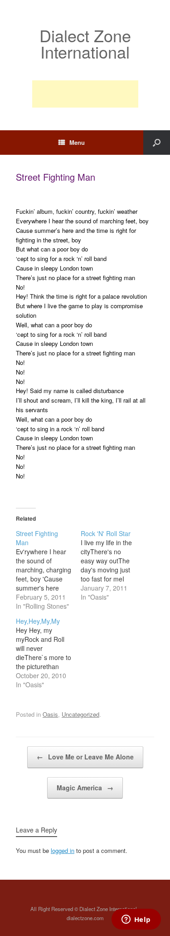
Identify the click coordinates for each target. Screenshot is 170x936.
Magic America (85, 787)
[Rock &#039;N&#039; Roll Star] (113, 565)
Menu (77, 142)
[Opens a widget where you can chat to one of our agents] (136, 920)
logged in (62, 850)
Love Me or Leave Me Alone (85, 756)
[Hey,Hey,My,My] (48, 652)
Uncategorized (80, 714)
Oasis (50, 714)
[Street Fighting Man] (48, 570)
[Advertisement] (85, 94)
